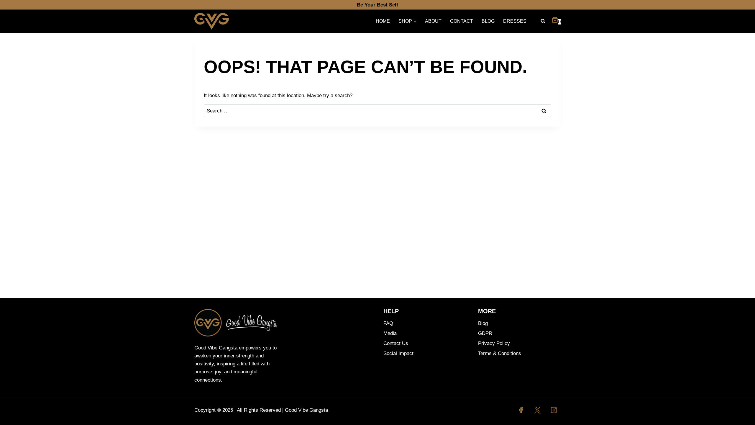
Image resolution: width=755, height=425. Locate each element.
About (433, 21)
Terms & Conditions (499, 353)
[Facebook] (521, 410)
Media (390, 333)
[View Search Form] (543, 21)
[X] (537, 410)
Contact (461, 21)
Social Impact (398, 353)
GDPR (485, 333)
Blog (488, 21)
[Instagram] (554, 410)
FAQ (388, 323)
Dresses (514, 21)
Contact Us (395, 343)
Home (383, 21)
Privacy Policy (494, 343)
